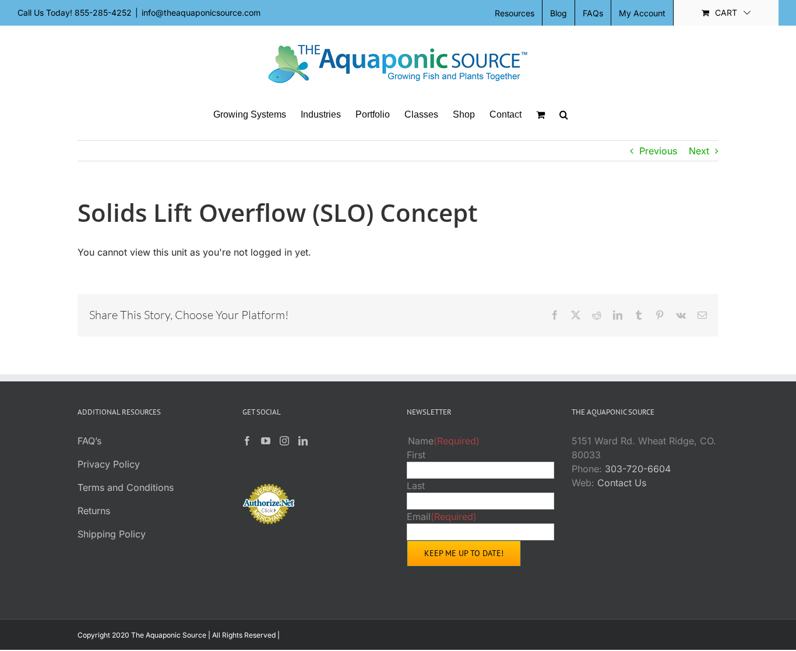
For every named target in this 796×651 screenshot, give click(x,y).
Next (699, 151)
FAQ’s (89, 441)
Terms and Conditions (126, 487)
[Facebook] (247, 440)
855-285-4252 (103, 12)
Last (416, 485)
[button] (563, 114)
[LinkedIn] (303, 440)
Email (442, 516)
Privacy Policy (109, 464)
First (416, 455)
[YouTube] (265, 440)
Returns (94, 510)
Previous (658, 151)
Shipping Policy (112, 534)
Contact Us (621, 483)
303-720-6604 (638, 469)
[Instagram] (284, 440)
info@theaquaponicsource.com (201, 12)
